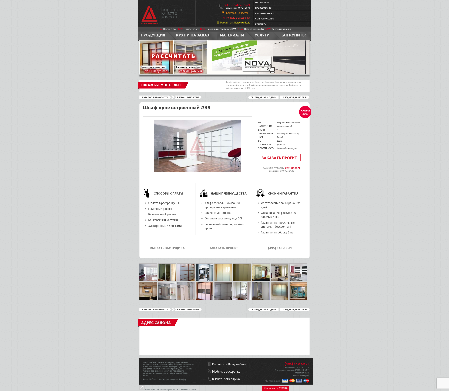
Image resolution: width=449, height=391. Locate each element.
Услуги (262, 35)
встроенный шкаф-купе (288, 122)
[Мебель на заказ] (149, 15)
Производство (263, 8)
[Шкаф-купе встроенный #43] (148, 280)
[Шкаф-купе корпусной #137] (242, 299)
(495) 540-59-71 (237, 5)
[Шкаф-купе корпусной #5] (261, 280)
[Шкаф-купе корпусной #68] (186, 299)
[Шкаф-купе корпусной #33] (167, 299)
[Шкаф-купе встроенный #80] (223, 299)
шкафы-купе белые (188, 97)
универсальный (284, 126)
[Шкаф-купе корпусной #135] (298, 299)
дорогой (281, 144)
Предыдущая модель (263, 97)
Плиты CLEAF (170, 29)
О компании (262, 2)
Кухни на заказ (192, 35)
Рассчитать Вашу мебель (235, 22)
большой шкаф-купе (287, 148)
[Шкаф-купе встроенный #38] (298, 280)
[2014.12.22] (242, 280)
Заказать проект (279, 157)
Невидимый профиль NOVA (221, 29)
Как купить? (293, 35)
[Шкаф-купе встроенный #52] (186, 280)
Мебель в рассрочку (238, 17)
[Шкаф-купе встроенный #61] (280, 280)
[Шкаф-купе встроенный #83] (280, 299)
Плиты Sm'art (192, 29)
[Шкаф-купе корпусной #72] (204, 299)
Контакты (260, 24)
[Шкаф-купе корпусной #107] (261, 299)
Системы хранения (281, 29)
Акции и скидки (264, 13)
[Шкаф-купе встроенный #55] (223, 280)
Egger (279, 141)
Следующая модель (295, 97)
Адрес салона (156, 322)
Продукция (153, 35)
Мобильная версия (301, 375)
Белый (280, 137)
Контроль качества (237, 13)
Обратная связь (302, 373)
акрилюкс (293, 133)
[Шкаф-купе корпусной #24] (167, 280)
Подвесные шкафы (254, 29)
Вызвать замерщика (167, 248)
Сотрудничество (264, 19)
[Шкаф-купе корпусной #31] (148, 299)
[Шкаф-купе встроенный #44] (204, 280)
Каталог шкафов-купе (155, 97)
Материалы (232, 35)
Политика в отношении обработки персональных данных (170, 389)
